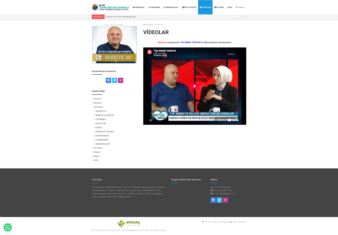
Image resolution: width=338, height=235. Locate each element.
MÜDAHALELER (102, 144)
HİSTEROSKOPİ (102, 136)
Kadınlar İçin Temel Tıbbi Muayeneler (121, 17)
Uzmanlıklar (171, 7)
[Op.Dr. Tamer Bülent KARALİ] (110, 7)
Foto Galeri (190, 7)
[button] (8, 227)
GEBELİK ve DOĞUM (104, 115)
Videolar (206, 7)
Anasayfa (139, 7)
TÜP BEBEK (100, 119)
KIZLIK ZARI (100, 123)
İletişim (220, 7)
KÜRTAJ (99, 127)
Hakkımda (155, 7)
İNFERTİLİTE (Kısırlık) (104, 131)
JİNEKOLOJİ (100, 111)
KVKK (229, 7)
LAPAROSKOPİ (101, 140)
